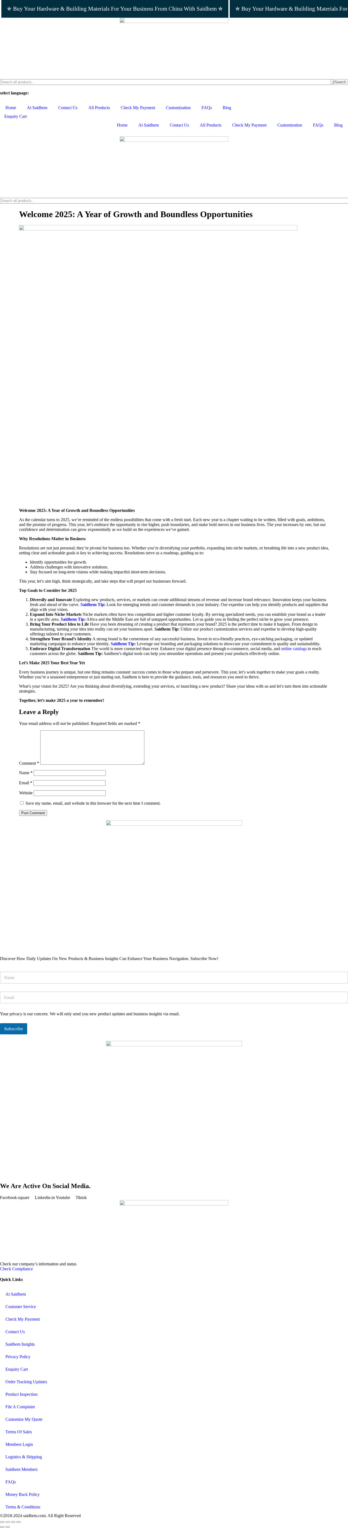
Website (26, 793)
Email (25, 782)
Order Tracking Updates (26, 1381)
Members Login (19, 1444)
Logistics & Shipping (23, 1457)
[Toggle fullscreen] (7, 1522)
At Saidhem (37, 107)
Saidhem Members (21, 1469)
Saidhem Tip (92, 604)
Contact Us (67, 107)
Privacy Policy (17, 1356)
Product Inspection (21, 1394)
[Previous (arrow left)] (2, 1527)
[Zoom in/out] (2, 1522)
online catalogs (294, 648)
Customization (178, 107)
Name (26, 772)
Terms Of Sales (18, 1431)
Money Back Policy (22, 1494)
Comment (29, 763)
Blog (227, 107)
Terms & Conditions (22, 1507)
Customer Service (20, 1306)
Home (10, 107)
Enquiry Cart (16, 1369)
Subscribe (13, 1028)
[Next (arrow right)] (7, 1527)
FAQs (206, 107)
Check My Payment (138, 107)
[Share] (13, 1522)
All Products (99, 107)
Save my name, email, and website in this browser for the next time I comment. (93, 803)
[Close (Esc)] (18, 1522)
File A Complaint (20, 1406)
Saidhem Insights (20, 1344)
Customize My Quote (23, 1419)
